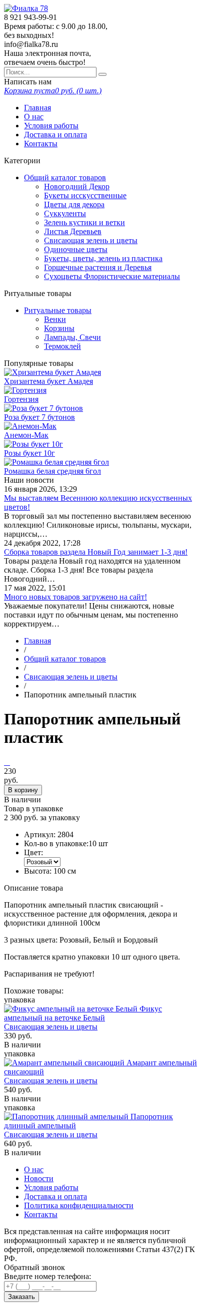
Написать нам (28, 81)
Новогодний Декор (77, 186)
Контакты (41, 143)
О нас (34, 116)
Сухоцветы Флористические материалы (112, 276)
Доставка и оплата (55, 134)
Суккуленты (65, 213)
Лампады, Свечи (72, 337)
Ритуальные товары (58, 310)
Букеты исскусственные (85, 195)
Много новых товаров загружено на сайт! (75, 597)
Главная (37, 107)
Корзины (59, 328)
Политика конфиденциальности (79, 1205)
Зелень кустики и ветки (84, 222)
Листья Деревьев (73, 231)
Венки (55, 319)
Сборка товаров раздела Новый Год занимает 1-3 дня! (96, 552)
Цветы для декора (74, 204)
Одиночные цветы (76, 249)
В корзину (23, 790)
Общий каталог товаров (65, 177)
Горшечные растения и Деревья (98, 267)
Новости (39, 1178)
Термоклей (62, 346)
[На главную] (26, 8)
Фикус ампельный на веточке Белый (83, 1013)
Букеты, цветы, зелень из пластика (103, 258)
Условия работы (51, 125)
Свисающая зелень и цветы (91, 240)
